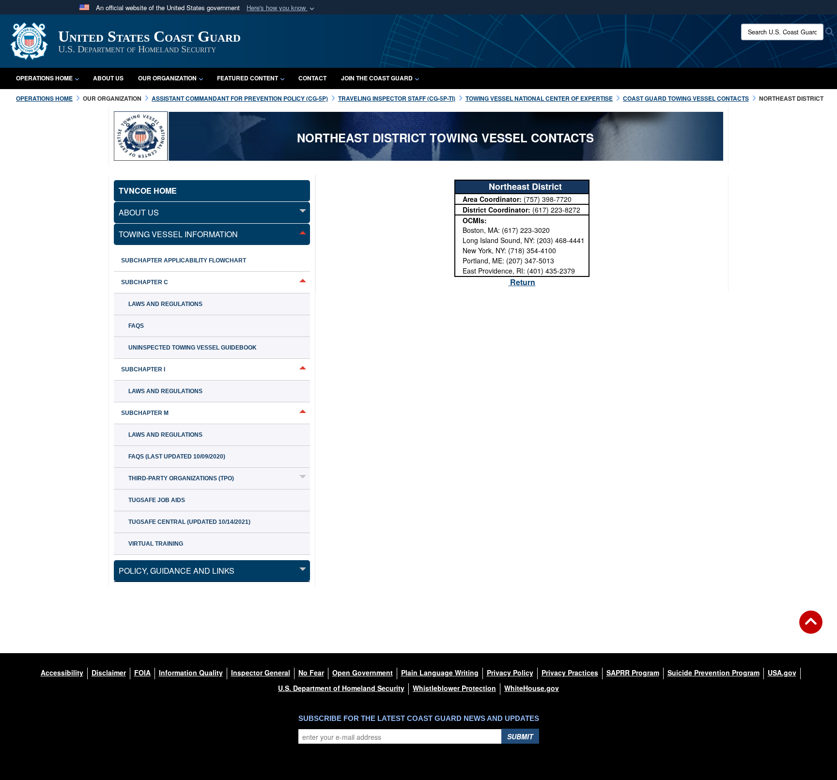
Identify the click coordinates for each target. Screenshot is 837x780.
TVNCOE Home (148, 190)
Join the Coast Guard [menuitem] (377, 78)
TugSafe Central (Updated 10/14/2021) (189, 522)
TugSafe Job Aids (156, 500)
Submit (520, 736)
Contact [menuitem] (312, 78)
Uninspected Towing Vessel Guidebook (192, 347)
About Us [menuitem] (108, 78)
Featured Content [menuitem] (247, 78)
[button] (281, 8)
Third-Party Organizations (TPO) (181, 478)
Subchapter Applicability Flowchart (183, 260)
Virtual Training (155, 543)
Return (521, 282)
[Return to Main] (810, 628)
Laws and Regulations (165, 304)
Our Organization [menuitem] (167, 78)
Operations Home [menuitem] (44, 78)
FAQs (136, 325)
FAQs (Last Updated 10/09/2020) (176, 456)
